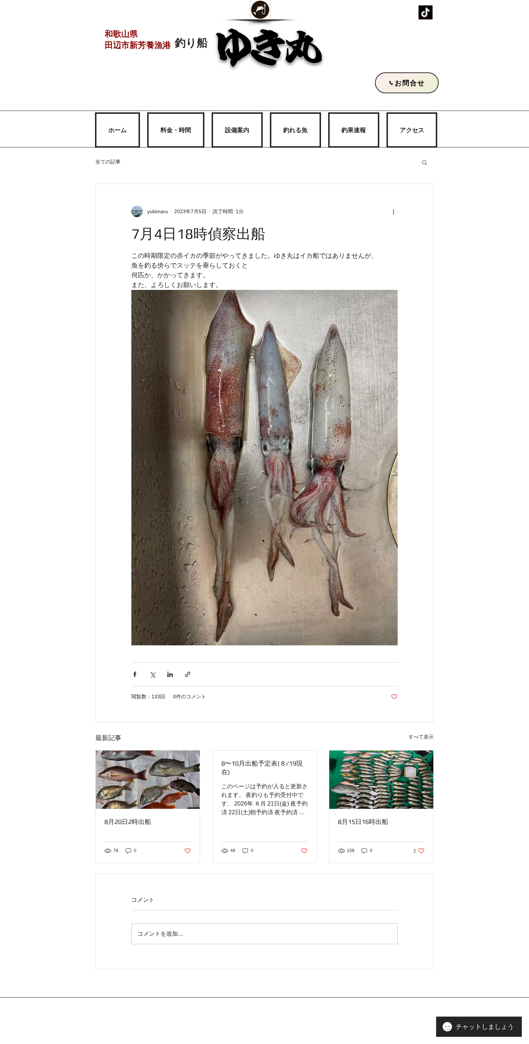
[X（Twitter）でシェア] (152, 674)
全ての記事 (108, 162)
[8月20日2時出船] (148, 779)
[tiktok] (426, 12)
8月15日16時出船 (363, 821)
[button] (424, 162)
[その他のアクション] (393, 211)
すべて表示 (421, 737)
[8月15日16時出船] (381, 779)
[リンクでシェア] (187, 674)
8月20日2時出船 (127, 821)
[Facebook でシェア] (134, 674)
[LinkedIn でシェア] (170, 674)
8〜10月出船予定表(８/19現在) (262, 768)
